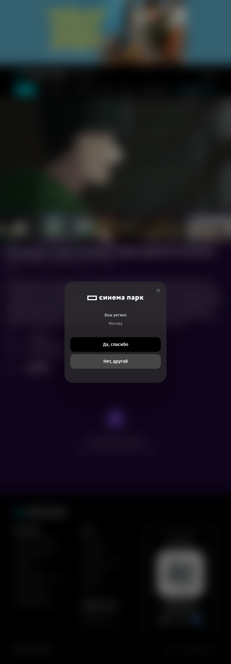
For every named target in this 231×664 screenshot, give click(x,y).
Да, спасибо (115, 344)
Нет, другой (115, 361)
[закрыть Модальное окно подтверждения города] (158, 290)
